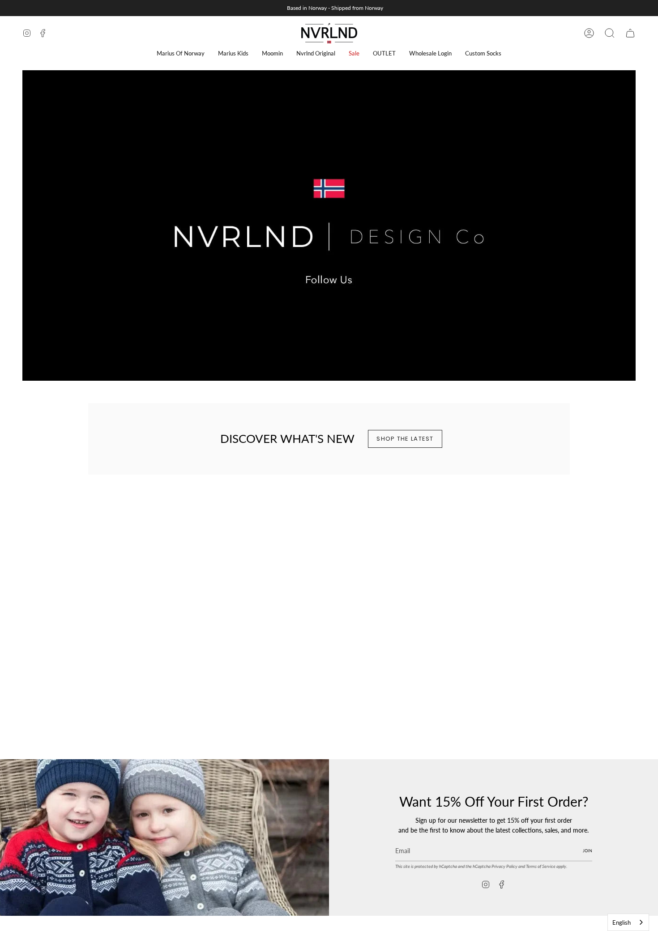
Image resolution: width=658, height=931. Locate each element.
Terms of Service (540, 866)
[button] (180, 53)
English (621, 922)
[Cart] (630, 33)
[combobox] (628, 922)
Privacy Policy (504, 866)
